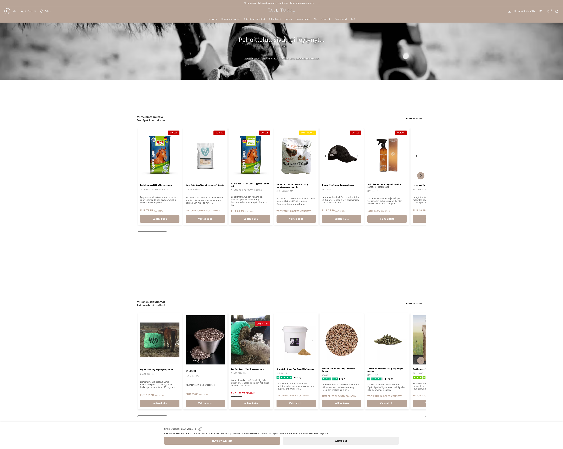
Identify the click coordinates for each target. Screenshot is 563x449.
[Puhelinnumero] (22, 11)
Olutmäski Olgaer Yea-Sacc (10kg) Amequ (295, 369)
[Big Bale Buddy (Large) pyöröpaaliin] (159, 339)
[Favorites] (549, 11)
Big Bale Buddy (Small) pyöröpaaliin (247, 369)
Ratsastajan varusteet (254, 19)
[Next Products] (420, 175)
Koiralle (288, 19)
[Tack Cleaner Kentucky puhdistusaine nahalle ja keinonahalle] (387, 155)
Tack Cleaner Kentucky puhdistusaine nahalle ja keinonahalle (384, 185)
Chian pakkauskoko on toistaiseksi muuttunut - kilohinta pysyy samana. (279, 3)
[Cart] (557, 11)
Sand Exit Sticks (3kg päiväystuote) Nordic (205, 185)
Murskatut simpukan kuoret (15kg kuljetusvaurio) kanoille (292, 185)
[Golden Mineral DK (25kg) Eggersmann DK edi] (250, 155)
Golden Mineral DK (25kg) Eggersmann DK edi (250, 185)
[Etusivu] (278, 46)
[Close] (318, 3)
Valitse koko (160, 218)
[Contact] (541, 11)
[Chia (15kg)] (205, 339)
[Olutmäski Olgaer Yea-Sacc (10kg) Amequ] (296, 339)
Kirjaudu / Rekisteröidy (524, 11)
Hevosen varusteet (230, 19)
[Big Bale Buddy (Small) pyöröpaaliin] (250, 339)
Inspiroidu (326, 19)
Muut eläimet (303, 19)
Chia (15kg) (191, 371)
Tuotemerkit (341, 19)
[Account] (509, 11)
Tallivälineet (275, 19)
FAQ (353, 19)
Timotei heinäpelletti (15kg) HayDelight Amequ (385, 369)
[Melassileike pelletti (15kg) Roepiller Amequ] (341, 339)
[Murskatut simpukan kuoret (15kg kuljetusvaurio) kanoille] (296, 155)
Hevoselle (212, 19)
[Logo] (281, 11)
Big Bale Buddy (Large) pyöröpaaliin (156, 369)
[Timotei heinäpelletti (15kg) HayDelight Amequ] (387, 339)
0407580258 (30, 11)
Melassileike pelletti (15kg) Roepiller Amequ (338, 369)
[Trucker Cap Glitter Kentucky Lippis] (341, 155)
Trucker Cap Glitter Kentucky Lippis (338, 185)
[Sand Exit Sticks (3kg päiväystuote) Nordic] (205, 155)
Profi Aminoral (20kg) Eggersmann (156, 185)
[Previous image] (326, 156)
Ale (315, 19)
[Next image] (358, 156)
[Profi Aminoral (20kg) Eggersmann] (159, 155)
